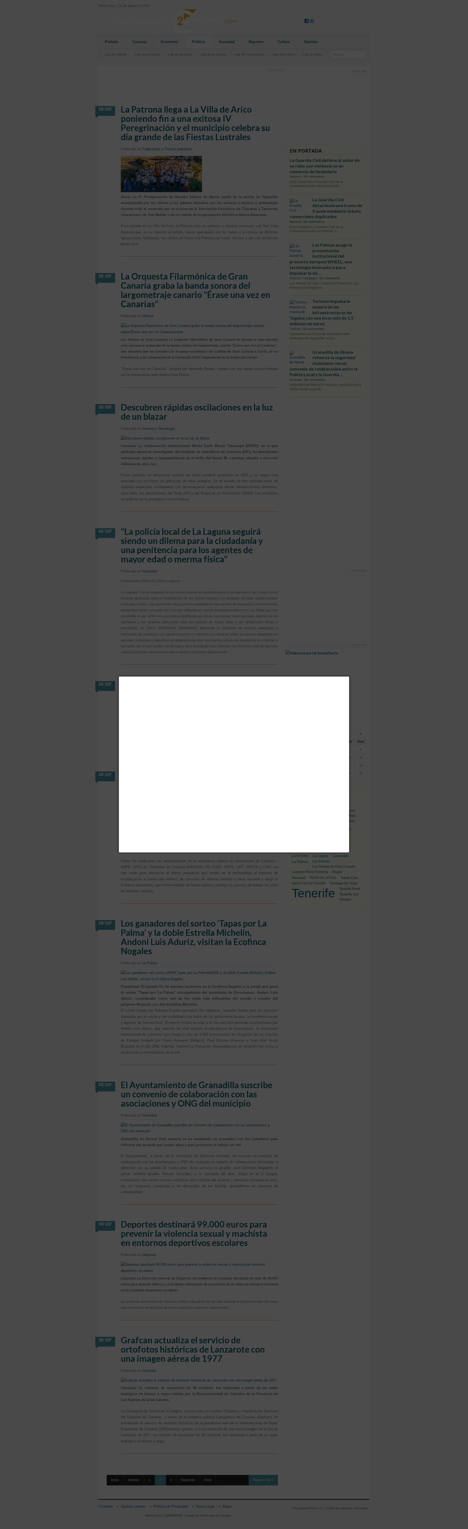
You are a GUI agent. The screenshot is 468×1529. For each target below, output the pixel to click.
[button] (349, 676)
